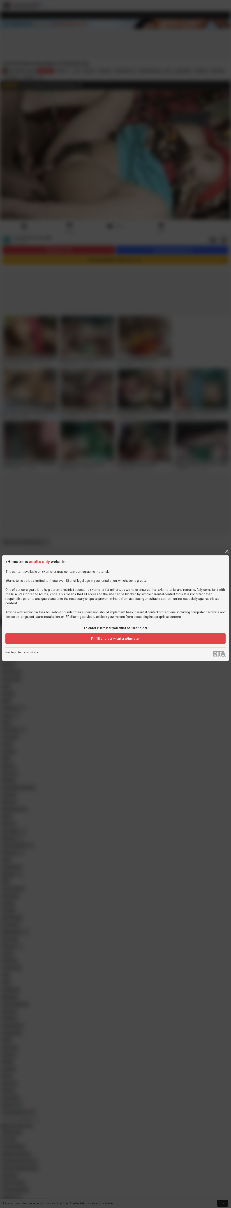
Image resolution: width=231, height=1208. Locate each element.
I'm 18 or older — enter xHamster (115, 638)
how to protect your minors (21, 652)
